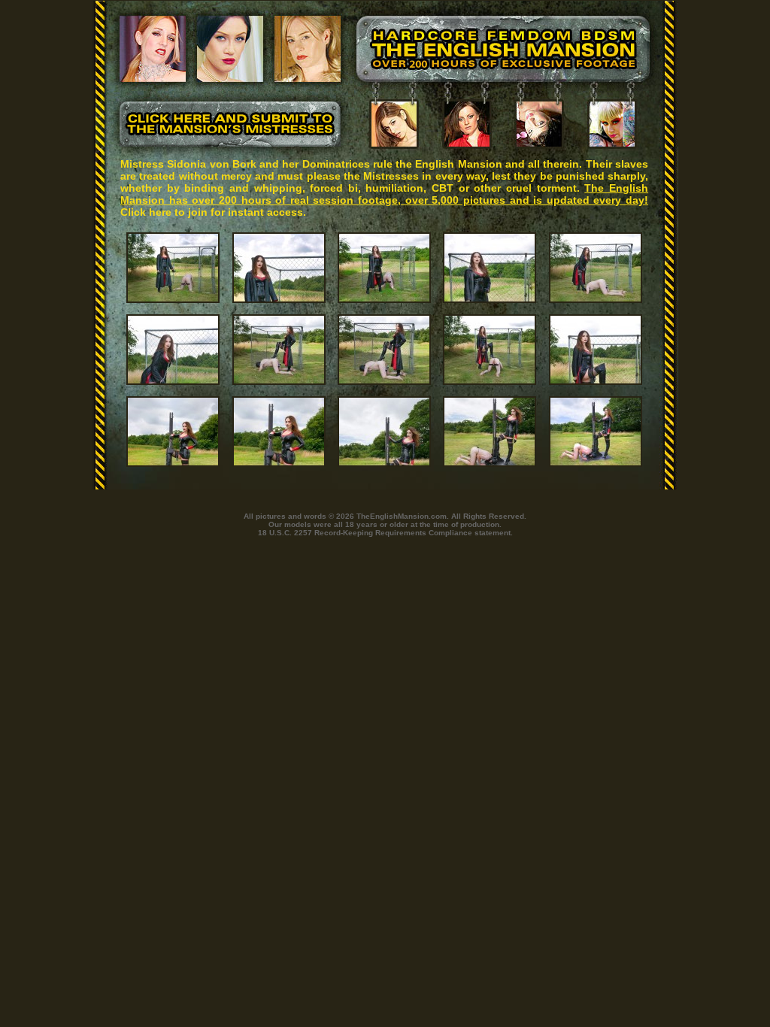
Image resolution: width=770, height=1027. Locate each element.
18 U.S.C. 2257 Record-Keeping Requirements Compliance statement (384, 533)
